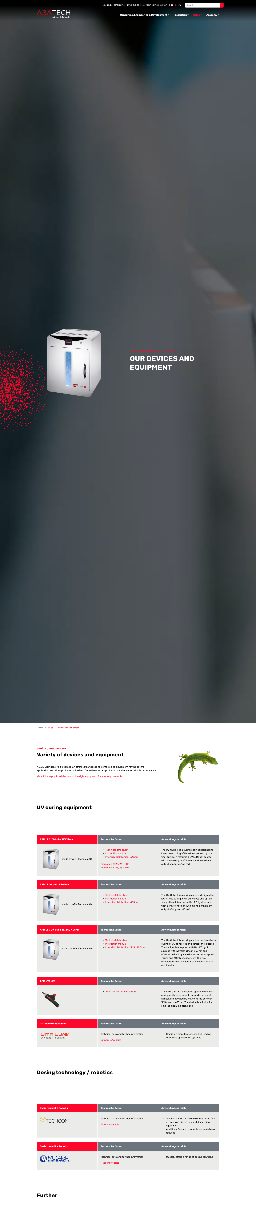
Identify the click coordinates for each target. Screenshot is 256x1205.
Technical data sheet (116, 849)
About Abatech (152, 5)
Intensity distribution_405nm (121, 902)
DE (172, 5)
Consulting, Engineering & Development (143, 14)
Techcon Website (110, 1124)
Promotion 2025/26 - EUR (115, 867)
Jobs (142, 5)
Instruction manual (115, 853)
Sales (196, 14)
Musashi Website (110, 1162)
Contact (163, 5)
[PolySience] (53, 14)
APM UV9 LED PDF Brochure (120, 991)
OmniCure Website (111, 1040)
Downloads (107, 5)
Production (180, 14)
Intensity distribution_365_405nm (125, 947)
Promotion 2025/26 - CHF (115, 864)
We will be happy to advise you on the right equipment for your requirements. (80, 776)
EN (176, 5)
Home (40, 727)
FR (180, 5)
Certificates (119, 5)
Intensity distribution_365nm (121, 857)
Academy (211, 14)
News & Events (132, 5)
